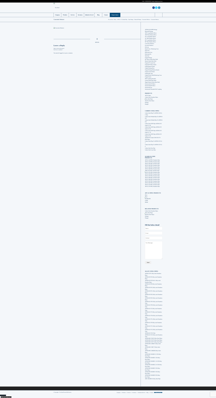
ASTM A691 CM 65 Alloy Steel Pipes (153, 338)
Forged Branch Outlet (150, 66)
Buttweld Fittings (149, 31)
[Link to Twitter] (156, 7)
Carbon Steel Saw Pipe (150, 148)
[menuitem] (57, 15)
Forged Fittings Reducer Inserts (152, 70)
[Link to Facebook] (153, 7)
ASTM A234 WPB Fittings (151, 29)
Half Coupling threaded (150, 78)
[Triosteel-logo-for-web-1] (56, 8)
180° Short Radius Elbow (151, 34)
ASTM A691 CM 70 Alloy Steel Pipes (153, 340)
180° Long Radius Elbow (151, 33)
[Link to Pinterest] (161, 7)
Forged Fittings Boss (149, 68)
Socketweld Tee (148, 87)
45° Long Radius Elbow (150, 36)
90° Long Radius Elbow (150, 40)
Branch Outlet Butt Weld (150, 61)
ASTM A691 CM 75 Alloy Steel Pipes (153, 342)
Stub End (147, 56)
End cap (147, 47)
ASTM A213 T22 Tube (150, 333)
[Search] (158, 15)
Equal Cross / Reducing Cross (152, 49)
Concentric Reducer (59, 19)
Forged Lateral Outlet (150, 71)
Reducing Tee (148, 54)
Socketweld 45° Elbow (150, 84)
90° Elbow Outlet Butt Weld (151, 59)
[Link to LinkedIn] (159, 7)
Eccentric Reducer (149, 45)
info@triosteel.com (158, 1)
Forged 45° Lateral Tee (150, 63)
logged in (61, 53)
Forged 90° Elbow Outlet (150, 64)
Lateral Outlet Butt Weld (150, 80)
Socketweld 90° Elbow (150, 85)
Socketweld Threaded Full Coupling (153, 89)
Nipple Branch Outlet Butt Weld (152, 82)
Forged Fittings (148, 57)
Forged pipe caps (149, 73)
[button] (5, 397)
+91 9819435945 (147, 1)
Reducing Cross (148, 52)
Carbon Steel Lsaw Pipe (150, 150)
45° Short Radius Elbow (150, 38)
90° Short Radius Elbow (150, 41)
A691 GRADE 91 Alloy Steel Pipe (152, 378)
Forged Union (148, 77)
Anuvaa (69, 392)
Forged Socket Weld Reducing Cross (153, 75)
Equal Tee (147, 50)
